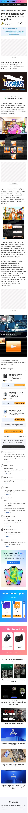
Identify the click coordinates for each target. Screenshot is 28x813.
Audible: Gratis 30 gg (17, 610)
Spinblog (9, 805)
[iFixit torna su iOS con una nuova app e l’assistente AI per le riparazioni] (13, 755)
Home (2, 10)
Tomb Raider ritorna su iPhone (13, 724)
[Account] (25, 1)
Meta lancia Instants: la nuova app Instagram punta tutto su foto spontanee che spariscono (13, 702)
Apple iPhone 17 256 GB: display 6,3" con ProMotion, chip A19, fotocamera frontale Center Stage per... (16, 412)
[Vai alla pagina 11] (20, 652)
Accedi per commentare (13, 446)
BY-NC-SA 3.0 (13, 807)
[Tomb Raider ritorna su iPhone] (13, 715)
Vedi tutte (13, 597)
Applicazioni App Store (10, 10)
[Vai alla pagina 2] (9, 652)
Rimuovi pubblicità (13, 57)
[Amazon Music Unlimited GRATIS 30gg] (6, 604)
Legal (14, 810)
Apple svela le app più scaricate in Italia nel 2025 (13, 744)
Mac (13, 4)
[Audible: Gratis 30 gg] (17, 604)
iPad (8, 4)
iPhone (3, 4)
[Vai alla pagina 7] (15, 652)
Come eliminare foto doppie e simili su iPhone (13, 680)
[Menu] (2, 1)
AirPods (19, 4)
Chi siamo (5, 810)
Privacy (17, 810)
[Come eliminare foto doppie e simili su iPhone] (13, 671)
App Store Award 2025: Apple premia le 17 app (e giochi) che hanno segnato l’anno (13, 787)
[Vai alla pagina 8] (16, 652)
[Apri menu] (20, 1)
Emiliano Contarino (8, 23)
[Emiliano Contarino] (2, 23)
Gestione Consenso (21, 807)
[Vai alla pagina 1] (7, 652)
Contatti (10, 810)
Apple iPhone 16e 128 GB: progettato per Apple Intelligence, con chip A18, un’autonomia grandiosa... (15, 376)
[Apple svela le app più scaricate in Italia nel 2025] (13, 734)
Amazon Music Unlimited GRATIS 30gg (6, 611)
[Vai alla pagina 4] (11, 652)
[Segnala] (11, 462)
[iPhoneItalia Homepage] (13, 1)
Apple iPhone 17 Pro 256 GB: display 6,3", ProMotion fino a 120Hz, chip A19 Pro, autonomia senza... (16, 394)
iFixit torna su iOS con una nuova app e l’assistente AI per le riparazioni (13, 765)
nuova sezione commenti (14, 34)
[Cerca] (4, 1)
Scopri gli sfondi (12, 562)
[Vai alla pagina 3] (10, 652)
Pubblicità (22, 810)
